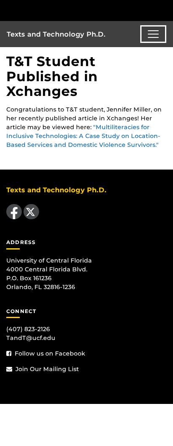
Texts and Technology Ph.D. (56, 34)
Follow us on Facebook (49, 353)
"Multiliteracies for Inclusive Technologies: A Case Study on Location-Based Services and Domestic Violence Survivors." (83, 136)
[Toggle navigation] (153, 34)
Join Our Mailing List (46, 369)
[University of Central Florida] (64, 10)
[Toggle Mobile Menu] (164, 9)
